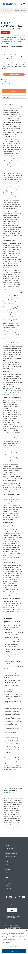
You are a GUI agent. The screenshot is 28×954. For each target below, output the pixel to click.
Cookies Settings (14, 946)
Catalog (11, 10)
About (7, 845)
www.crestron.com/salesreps (14, 767)
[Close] (26, 931)
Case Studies (8, 864)
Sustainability (9, 848)
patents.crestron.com (9, 792)
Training (7, 883)
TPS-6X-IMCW (7, 545)
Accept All (14, 951)
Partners (7, 877)
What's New (8, 867)
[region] (14, 941)
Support (7, 875)
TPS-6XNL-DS (12, 489)
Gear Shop (8, 888)
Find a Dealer (14, 91)
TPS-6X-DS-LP (7, 503)
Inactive (17, 10)
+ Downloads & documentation (10, 84)
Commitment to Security (11, 859)
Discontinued (24, 10)
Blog (6, 861)
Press (6, 880)
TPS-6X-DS (8, 402)
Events (7, 885)
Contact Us (8, 869)
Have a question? (14, 74)
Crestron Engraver (8, 292)
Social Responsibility (10, 851)
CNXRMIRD (6, 394)
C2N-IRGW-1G (11, 390)
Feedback (8, 891)
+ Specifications (5, 82)
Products (5, 10)
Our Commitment (10, 856)
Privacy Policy (13, 937)
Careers (7, 872)
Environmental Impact (11, 853)
